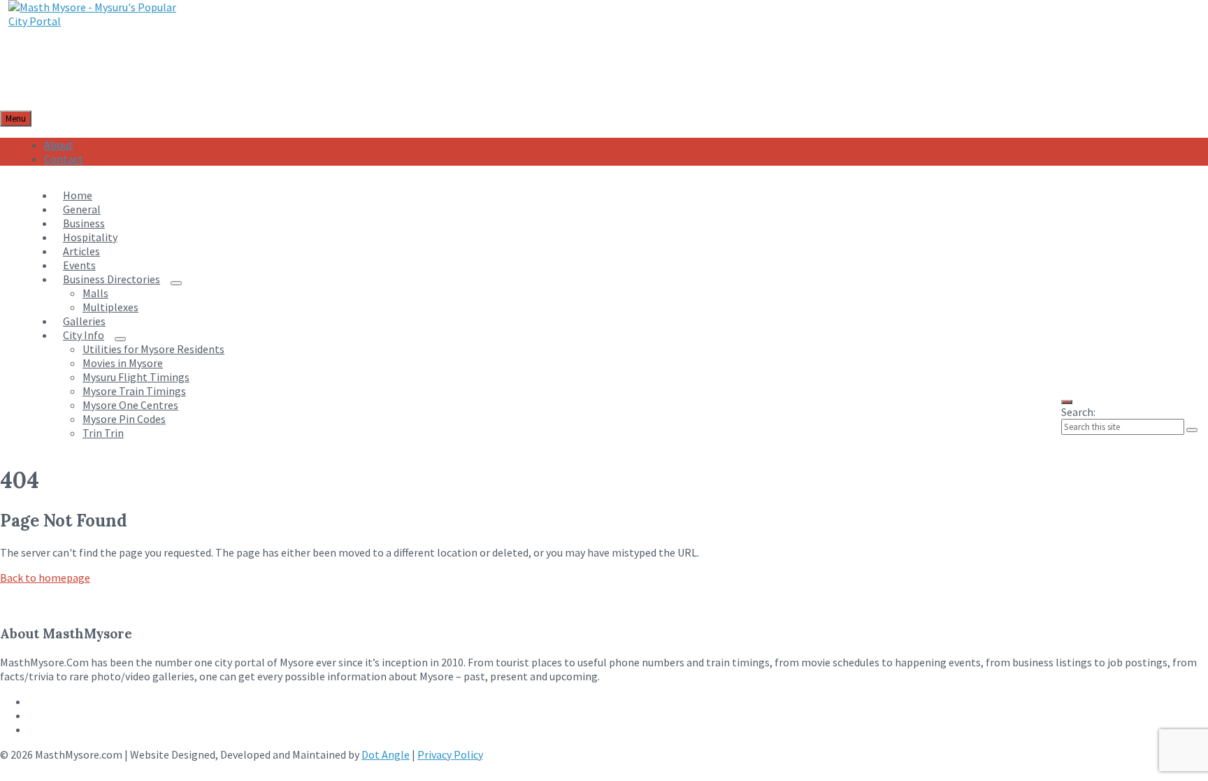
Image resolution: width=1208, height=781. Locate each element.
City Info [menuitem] (83, 335)
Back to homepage (45, 578)
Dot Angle (385, 754)
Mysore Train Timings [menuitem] (134, 391)
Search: (1078, 412)
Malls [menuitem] (95, 293)
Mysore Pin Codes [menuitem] (124, 419)
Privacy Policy (450, 754)
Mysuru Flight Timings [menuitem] (135, 377)
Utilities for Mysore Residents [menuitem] (153, 349)
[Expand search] (1066, 402)
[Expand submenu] (176, 283)
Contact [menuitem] (63, 159)
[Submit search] (1192, 430)
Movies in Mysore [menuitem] (122, 363)
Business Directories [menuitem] (111, 279)
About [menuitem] (58, 145)
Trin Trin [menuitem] (103, 433)
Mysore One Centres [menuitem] (130, 405)
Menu (16, 118)
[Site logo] (101, 21)
